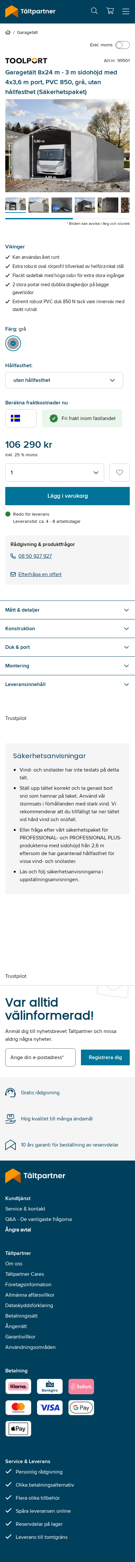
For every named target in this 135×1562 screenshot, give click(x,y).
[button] (110, 11)
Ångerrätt (16, 1326)
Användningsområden (30, 1347)
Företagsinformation (28, 1284)
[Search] (94, 12)
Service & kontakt (25, 1208)
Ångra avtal (18, 1229)
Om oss (13, 1263)
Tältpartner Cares (24, 1274)
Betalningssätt (21, 1316)
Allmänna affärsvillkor (29, 1295)
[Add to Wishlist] (119, 472)
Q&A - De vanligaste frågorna (38, 1219)
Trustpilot (16, 718)
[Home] (9, 32)
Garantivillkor (20, 1336)
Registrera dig (105, 1057)
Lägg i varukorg (68, 496)
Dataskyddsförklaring (29, 1305)
